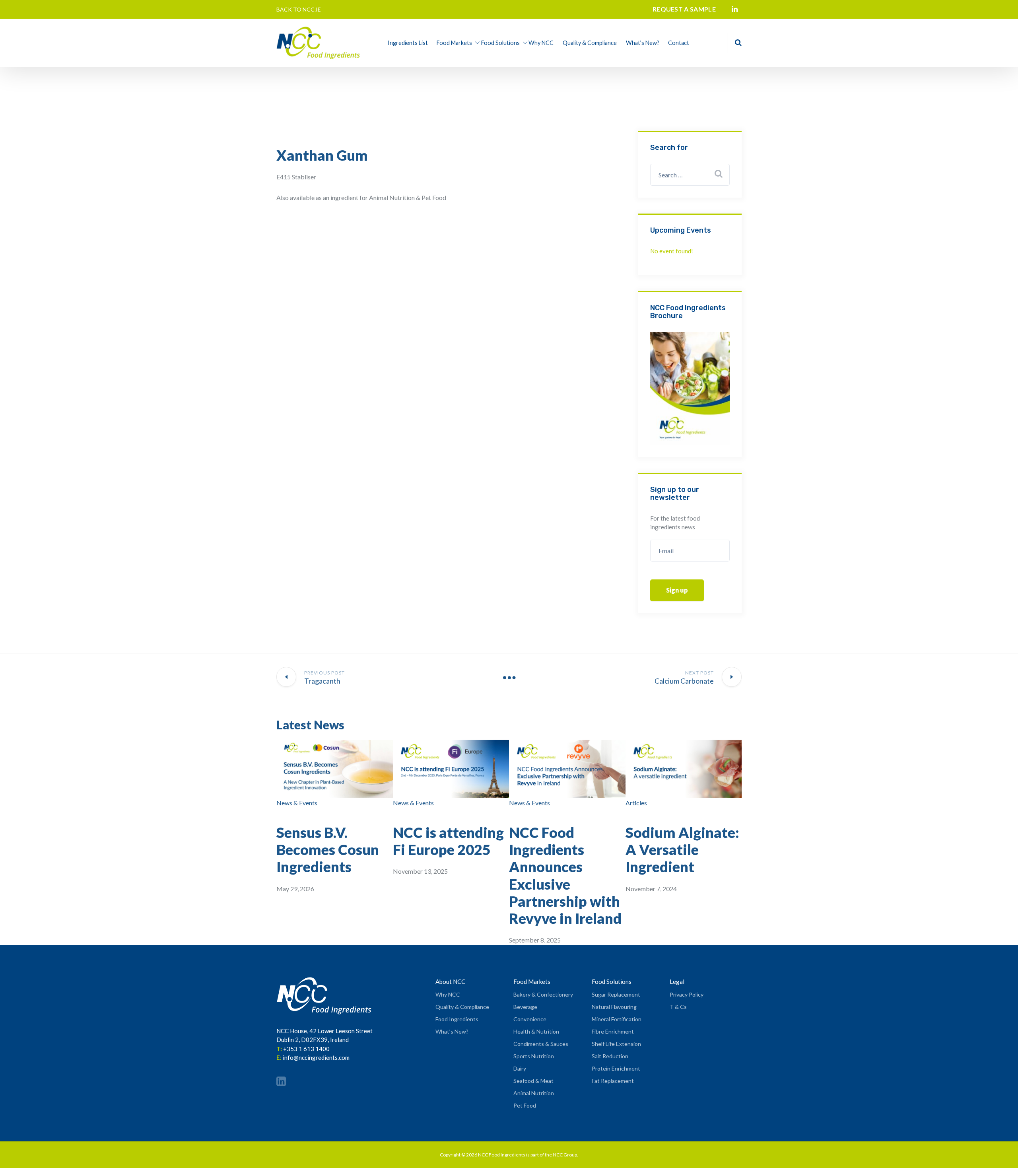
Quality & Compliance (590, 42)
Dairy (519, 1068)
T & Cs (678, 1006)
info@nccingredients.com (316, 1057)
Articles (636, 803)
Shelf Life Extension (616, 1043)
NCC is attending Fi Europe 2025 (448, 841)
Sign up (677, 590)
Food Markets (454, 42)
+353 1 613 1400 (306, 1048)
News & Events (296, 803)
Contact (678, 42)
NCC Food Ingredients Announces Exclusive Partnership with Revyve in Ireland (565, 875)
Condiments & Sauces (540, 1043)
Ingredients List (408, 42)
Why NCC (541, 42)
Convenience (529, 1019)
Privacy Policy (686, 994)
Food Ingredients (456, 1019)
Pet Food (524, 1105)
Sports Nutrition (533, 1056)
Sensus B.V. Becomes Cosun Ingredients (327, 849)
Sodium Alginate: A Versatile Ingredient (682, 849)
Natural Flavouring (614, 1006)
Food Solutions (500, 42)
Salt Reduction (610, 1056)
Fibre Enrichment (613, 1031)
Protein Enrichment (616, 1068)
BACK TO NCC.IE (298, 9)
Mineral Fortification (616, 1019)
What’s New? (642, 42)
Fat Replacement (613, 1080)
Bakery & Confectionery (543, 994)
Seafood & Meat (533, 1080)
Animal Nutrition (533, 1093)
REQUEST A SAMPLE (684, 9)
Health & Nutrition (536, 1031)
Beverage (525, 1006)
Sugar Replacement (616, 994)
